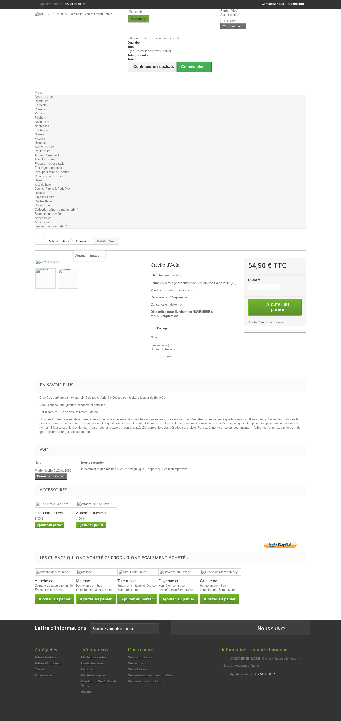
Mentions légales (93, 675)
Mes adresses (137, 669)
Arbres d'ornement (47, 155)
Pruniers (40, 113)
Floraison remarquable (49, 163)
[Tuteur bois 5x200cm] (55, 504)
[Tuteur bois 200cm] (138, 572)
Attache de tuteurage (91, 513)
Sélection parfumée (48, 213)
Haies (38, 180)
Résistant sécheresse (49, 176)
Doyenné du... (171, 581)
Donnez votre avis (163, 349)
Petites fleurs (44, 201)
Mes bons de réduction (144, 681)
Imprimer (164, 356)
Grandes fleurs (45, 197)
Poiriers (40, 109)
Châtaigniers (43, 130)
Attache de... (46, 581)
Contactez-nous (273, 4)
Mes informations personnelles (150, 675)
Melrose (83, 581)
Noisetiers (41, 142)
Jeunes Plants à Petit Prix (52, 188)
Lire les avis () (161, 345)
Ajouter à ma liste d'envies (266, 322)
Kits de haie (43, 184)
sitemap (87, 691)
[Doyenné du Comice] (179, 572)
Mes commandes (140, 657)
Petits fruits (42, 151)
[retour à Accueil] (39, 241)
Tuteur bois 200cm (49, 513)
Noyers (39, 134)
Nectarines (42, 126)
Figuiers (40, 138)
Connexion (296, 4)
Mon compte (140, 649)
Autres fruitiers (45, 147)
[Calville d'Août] (45, 278)
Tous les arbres (45, 159)
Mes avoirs (135, 663)
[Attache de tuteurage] (96, 504)
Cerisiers (41, 105)
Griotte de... (210, 581)
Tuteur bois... (128, 581)
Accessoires (43, 218)
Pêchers (40, 117)
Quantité (254, 280)
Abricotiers (42, 122)
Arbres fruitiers (45, 96)
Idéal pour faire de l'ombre (52, 172)
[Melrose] (96, 572)
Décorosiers (43, 205)
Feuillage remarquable (49, 168)
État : (154, 275)
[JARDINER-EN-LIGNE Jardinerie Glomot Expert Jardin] (78, 48)
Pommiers (41, 101)
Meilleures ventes (93, 657)
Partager (162, 328)
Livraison (88, 669)
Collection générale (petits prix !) (56, 209)
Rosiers (40, 193)
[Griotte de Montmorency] (220, 572)
